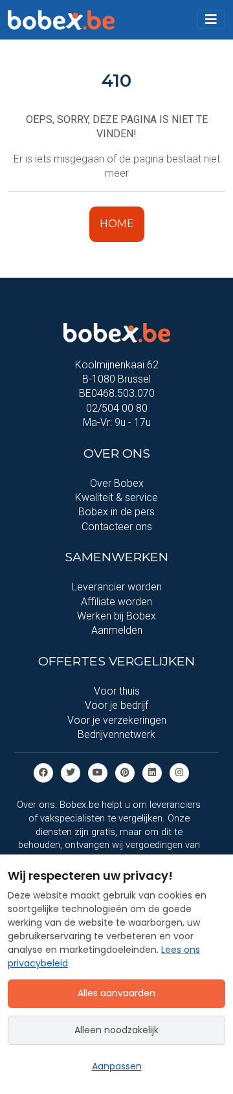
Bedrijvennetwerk (116, 734)
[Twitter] (70, 772)
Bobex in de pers (116, 512)
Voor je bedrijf (116, 705)
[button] (211, 19)
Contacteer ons (117, 526)
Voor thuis (117, 691)
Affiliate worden (116, 602)
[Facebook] (43, 772)
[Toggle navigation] (211, 19)
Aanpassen (117, 1066)
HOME (117, 224)
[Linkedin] (152, 772)
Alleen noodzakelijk (116, 1029)
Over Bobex (117, 483)
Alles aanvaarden (116, 993)
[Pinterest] (125, 772)
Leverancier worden (117, 587)
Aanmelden (116, 630)
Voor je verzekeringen (116, 720)
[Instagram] (179, 772)
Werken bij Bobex (116, 616)
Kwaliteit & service (116, 497)
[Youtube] (97, 772)
